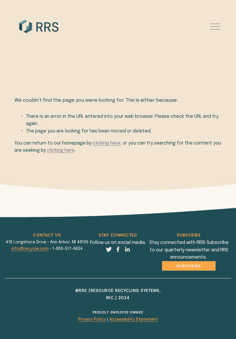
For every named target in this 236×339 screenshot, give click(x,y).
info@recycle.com (30, 249)
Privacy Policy (92, 319)
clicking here (106, 143)
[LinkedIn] (127, 249)
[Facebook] (118, 249)
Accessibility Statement (133, 319)
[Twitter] (109, 249)
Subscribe (188, 265)
